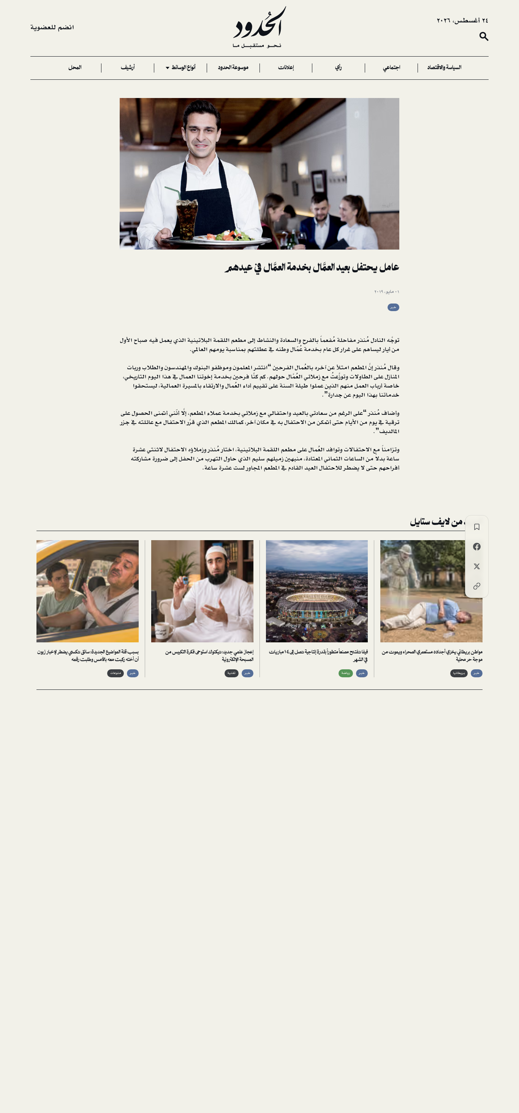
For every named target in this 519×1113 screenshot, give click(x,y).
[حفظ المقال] (477, 527)
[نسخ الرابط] (477, 586)
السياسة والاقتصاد (444, 68)
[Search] (484, 36)
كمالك (236, 422)
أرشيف (127, 68)
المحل (74, 68)
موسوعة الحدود (233, 68)
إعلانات (286, 68)
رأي (338, 68)
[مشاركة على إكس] (477, 566)
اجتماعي (391, 68)
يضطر (351, 468)
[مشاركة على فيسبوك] (477, 547)
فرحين (241, 377)
